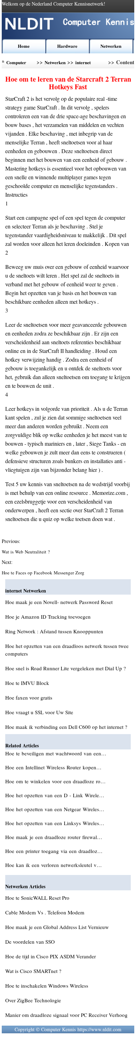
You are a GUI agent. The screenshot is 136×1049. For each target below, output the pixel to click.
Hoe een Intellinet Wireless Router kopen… (53, 767)
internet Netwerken (85, 63)
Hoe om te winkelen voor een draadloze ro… (55, 781)
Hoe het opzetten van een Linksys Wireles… (54, 823)
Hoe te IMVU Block (27, 682)
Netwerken (110, 46)
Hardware (67, 46)
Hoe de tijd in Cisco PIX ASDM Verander (50, 956)
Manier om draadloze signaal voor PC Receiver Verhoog (66, 1014)
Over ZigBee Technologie (33, 1000)
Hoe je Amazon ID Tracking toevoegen (48, 616)
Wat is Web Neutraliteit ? (26, 552)
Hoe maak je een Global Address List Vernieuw (57, 926)
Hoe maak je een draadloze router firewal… (53, 836)
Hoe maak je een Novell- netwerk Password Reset (59, 601)
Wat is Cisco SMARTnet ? (33, 970)
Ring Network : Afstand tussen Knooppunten (54, 631)
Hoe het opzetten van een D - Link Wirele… (54, 795)
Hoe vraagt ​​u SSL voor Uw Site (39, 712)
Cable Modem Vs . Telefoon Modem (44, 912)
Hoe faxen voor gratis (28, 697)
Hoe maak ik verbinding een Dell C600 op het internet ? (66, 726)
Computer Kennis (16, 63)
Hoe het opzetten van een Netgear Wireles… (54, 809)
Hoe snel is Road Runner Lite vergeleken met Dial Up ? (65, 668)
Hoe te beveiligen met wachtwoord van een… (55, 753)
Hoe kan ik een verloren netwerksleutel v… (53, 864)
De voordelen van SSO (30, 941)
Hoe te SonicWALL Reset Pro (37, 897)
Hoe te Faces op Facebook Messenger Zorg (44, 572)
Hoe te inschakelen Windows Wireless (46, 985)
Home (24, 46)
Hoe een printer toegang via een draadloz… (54, 850)
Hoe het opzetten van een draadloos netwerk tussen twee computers (67, 649)
